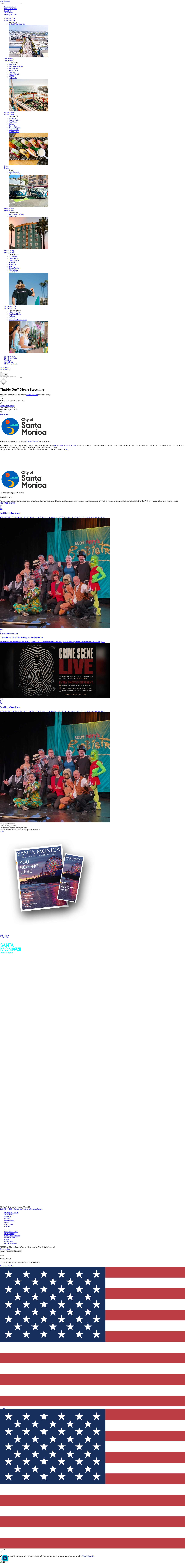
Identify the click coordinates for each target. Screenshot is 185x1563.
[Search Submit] (21, 3)
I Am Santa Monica (10, 1238)
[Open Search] (10, 370)
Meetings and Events (11, 1213)
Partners (7, 1218)
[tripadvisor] (6, 1203)
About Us (7, 1230)
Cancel (5, 374)
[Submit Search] (21, 377)
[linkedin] (5, 1196)
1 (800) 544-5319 (6, 1209)
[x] (94, 1185)
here (67, 449)
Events (6, 166)
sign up (2, 831)
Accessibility (8, 1224)
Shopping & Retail (10, 306)
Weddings (7, 11)
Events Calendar (32, 395)
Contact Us (18, 1209)
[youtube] (5, 1192)
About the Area (9, 18)
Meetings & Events (10, 14)
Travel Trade (8, 13)
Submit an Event (10, 7)
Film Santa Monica (10, 9)
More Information (88, 1556)
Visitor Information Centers (33, 1209)
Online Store (8, 1241)
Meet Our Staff (9, 1234)
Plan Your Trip (9, 251)
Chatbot (7, 1226)
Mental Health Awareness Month (65, 445)
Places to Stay (9, 208)
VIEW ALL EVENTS (7, 503)
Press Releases (9, 1220)
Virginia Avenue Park (7, 406)
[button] (92, 1480)
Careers (6, 1239)
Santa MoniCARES (11, 1232)
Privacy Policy (5, 1249)
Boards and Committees (12, 1236)
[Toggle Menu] (1, 372)
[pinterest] (5, 1199)
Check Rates (13, 216)
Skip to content (5, 1)
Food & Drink (9, 112)
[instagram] (5, 1188)
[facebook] (5, 964)
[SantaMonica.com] (10, 959)
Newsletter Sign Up (6, 1266)
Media (6, 1222)
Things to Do (8, 59)
